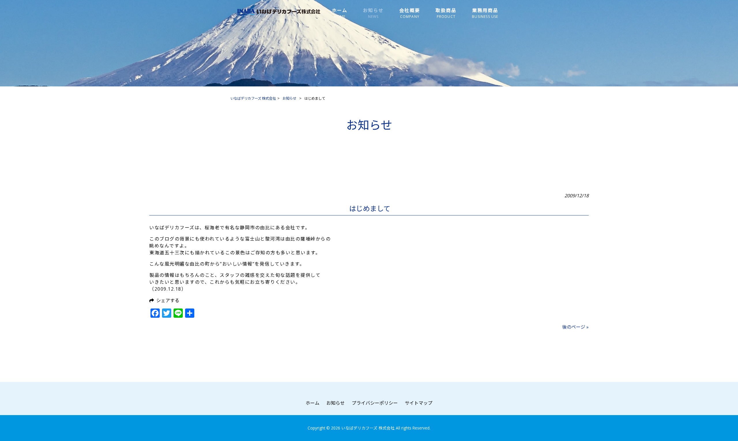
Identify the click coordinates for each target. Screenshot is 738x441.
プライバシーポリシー (375, 403)
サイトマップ (418, 403)
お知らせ (335, 403)
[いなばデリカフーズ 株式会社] (278, 15)
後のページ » (575, 327)
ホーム (312, 403)
